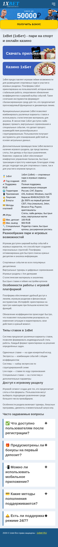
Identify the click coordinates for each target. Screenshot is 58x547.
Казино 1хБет (18, 67)
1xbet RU (42, 533)
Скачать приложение (25, 53)
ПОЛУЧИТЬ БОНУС (29, 24)
